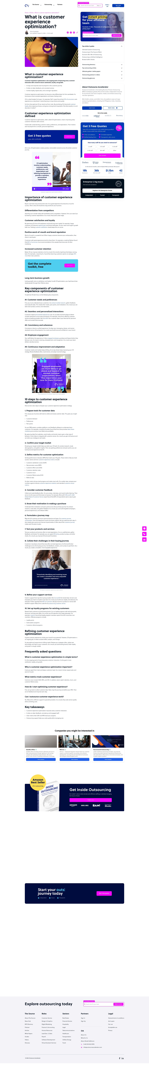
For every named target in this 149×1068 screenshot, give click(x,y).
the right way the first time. (56, 542)
